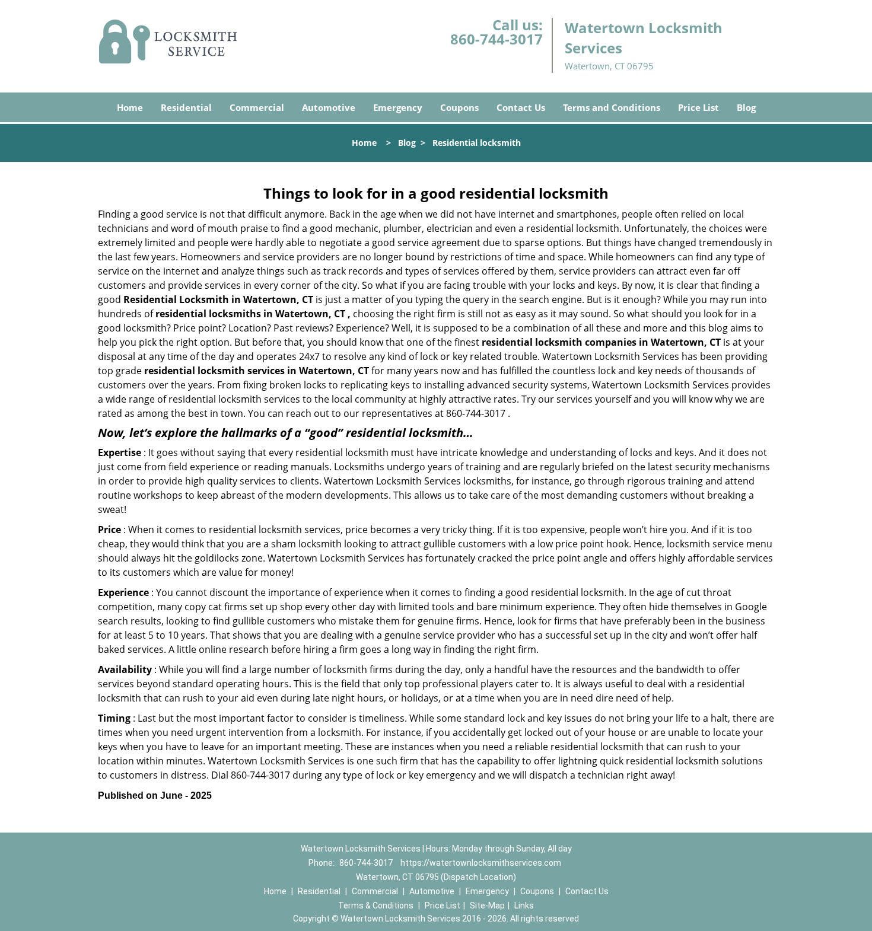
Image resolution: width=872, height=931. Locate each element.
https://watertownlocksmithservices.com (480, 863)
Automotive (328, 107)
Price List (698, 107)
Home (130, 107)
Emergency (397, 107)
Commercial (257, 107)
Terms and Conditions (611, 107)
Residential (186, 107)
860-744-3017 (496, 39)
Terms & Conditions (375, 905)
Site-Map (487, 905)
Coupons (459, 107)
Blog (746, 107)
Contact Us (521, 107)
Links (524, 905)
